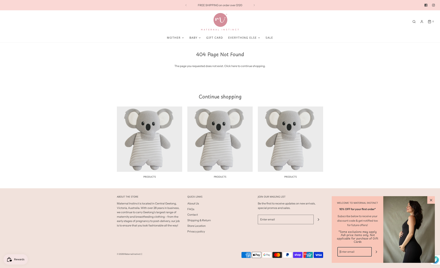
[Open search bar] (414, 22)
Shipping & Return (199, 220)
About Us (193, 203)
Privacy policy (196, 231)
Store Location (196, 225)
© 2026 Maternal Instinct (128, 254)
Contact (192, 214)
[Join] (318, 219)
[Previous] (186, 5)
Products (149, 176)
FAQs (190, 209)
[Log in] (422, 21)
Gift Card (214, 38)
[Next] (254, 5)
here (234, 66)
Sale (269, 38)
